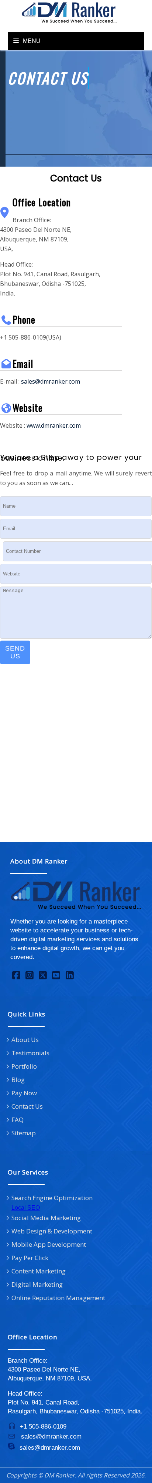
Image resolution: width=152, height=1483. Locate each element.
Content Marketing (38, 1271)
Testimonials (30, 1053)
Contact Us (27, 1106)
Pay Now (24, 1093)
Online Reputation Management (58, 1297)
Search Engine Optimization (52, 1197)
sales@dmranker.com (50, 381)
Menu (31, 41)
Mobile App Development (48, 1244)
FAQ (17, 1119)
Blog (18, 1079)
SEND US (15, 652)
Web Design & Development (51, 1231)
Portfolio (24, 1066)
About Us (25, 1039)
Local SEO (25, 1208)
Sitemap (23, 1133)
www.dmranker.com (54, 425)
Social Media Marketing (46, 1217)
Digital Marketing (37, 1284)
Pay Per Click (29, 1257)
